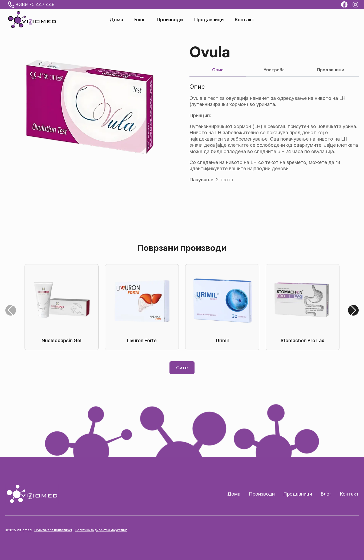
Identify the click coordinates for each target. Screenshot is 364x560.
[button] (353, 310)
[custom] (344, 4)
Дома (116, 19)
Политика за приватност (53, 530)
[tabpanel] (274, 133)
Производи (170, 19)
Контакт (244, 19)
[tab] (217, 69)
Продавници (209, 19)
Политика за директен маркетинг (101, 530)
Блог (139, 19)
